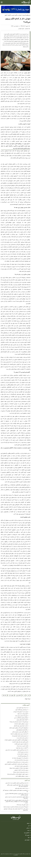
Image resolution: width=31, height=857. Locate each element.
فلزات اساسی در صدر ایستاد (22, 746)
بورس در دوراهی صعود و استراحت (21, 724)
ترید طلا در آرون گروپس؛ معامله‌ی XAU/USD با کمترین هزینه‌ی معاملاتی (16, 794)
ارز (24, 695)
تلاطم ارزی (18, 695)
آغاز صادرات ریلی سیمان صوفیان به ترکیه (19, 734)
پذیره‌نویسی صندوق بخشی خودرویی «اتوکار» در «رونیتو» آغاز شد (15, 791)
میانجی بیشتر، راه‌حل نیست (22, 738)
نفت (28, 830)
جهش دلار (11, 695)
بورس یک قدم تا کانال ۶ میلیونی (21, 770)
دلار (28, 695)
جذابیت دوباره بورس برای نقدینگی (21, 726)
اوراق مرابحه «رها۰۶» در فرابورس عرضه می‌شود (19, 768)
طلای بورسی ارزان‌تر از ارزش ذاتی (21, 766)
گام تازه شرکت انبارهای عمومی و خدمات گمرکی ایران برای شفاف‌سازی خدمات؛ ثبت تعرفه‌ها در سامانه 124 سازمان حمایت (16, 802)
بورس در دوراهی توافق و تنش (22, 776)
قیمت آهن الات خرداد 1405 (22, 805)
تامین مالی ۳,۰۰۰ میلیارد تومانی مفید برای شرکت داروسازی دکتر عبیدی (16, 809)
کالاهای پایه (26, 832)
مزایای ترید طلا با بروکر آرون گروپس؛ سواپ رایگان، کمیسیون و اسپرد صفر (17, 785)
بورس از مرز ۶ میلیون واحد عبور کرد (20, 711)
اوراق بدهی (27, 840)
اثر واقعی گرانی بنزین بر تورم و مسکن (20, 732)
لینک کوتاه (27, 699)
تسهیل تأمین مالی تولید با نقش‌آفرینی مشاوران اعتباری (16, 764)
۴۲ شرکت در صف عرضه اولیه (22, 748)
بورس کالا (27, 835)
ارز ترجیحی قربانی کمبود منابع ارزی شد (20, 736)
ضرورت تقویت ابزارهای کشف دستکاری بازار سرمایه (17, 774)
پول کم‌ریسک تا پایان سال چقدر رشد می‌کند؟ (19, 722)
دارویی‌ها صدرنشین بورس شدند (21, 715)
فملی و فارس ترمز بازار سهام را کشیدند (20, 742)
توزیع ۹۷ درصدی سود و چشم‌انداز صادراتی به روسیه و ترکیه (16, 807)
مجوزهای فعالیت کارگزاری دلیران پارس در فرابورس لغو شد (16, 740)
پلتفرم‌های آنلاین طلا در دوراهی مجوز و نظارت (18, 728)
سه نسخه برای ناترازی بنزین (22, 707)
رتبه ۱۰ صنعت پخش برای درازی (21, 788)
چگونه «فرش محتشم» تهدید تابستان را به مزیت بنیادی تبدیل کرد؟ (16, 797)
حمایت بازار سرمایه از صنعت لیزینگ (20, 772)
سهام (28, 823)
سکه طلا (4, 695)
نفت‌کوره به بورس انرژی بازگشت (21, 744)
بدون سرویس (21, 28)
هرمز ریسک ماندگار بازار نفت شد (21, 760)
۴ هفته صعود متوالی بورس (22, 719)
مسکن (28, 828)
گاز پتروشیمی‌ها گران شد (23, 756)
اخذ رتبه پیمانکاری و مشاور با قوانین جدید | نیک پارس (16, 750)
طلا (28, 837)
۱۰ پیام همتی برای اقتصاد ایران (22, 709)
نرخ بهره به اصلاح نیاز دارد (22, 754)
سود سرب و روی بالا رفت (23, 752)
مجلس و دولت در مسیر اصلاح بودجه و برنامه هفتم (17, 762)
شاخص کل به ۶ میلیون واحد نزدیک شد (20, 758)
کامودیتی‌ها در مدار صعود (23, 713)
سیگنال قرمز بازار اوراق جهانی (22, 730)
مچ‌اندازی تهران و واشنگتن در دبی (21, 717)
